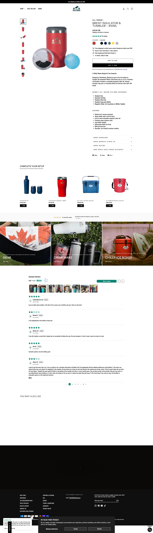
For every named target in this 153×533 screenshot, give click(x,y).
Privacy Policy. (52, 524)
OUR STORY (23, 495)
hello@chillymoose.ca (74, 498)
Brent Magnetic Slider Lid (104, 141)
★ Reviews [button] (10, 527)
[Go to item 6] (76, 289)
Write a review (106, 281)
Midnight (101, 43)
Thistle (117, 43)
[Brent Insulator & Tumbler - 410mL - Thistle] (34, 436)
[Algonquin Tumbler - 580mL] (62, 185)
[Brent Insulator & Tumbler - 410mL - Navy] (27, 436)
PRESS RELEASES (24, 503)
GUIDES (45, 500)
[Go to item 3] (51, 289)
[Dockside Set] (33, 185)
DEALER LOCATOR (24, 506)
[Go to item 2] (42, 289)
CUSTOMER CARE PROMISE (27, 511)
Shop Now (76, 473)
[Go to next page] (86, 384)
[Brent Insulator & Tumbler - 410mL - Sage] (29, 436)
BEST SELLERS (31, 9)
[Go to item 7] (85, 289)
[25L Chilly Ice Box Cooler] (90, 185)
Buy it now (112, 65)
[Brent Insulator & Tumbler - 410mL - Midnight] (25, 436)
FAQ (44, 498)
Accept (76, 529)
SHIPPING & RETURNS (48, 495)
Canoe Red (94, 43)
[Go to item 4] (59, 289)
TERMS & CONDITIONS (48, 503)
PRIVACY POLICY (47, 508)
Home (93, 20)
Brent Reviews (99, 145)
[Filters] (118, 281)
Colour (98, 40)
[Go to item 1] (33, 289)
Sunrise (113, 43)
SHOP (22, 9)
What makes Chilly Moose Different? (109, 149)
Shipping (94, 32)
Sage (109, 43)
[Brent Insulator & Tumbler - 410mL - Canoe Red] (21, 436)
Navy (105, 43)
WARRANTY (46, 506)
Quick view (33, 426)
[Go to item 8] (94, 289)
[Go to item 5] (68, 289)
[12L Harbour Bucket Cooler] (119, 185)
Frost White (97, 43)
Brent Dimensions (101, 137)
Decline (99, 529)
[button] (96, 36)
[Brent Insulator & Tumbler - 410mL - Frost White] (23, 436)
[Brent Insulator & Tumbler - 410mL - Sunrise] (32, 436)
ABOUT (40, 9)
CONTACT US (23, 508)
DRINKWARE (100, 20)
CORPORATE (23, 498)
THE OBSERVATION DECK (26, 500)
